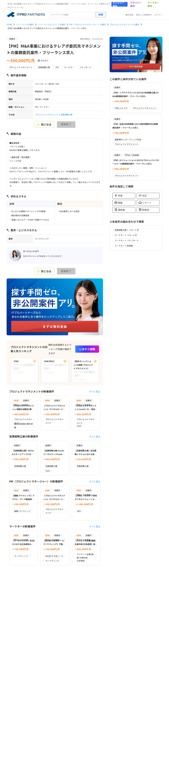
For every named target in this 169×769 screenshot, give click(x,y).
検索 (101, 14)
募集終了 (66, 124)
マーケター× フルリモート (127, 240)
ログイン (158, 14)
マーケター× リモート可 (126, 235)
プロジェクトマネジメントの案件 (124, 24)
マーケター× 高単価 (124, 245)
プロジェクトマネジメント (47, 114)
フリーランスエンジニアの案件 (52, 24)
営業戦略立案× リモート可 (127, 230)
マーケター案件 (153, 4)
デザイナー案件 (136, 4)
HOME (9, 24)
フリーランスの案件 (25, 24)
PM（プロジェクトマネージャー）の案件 (87, 24)
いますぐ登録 (87, 349)
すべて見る (94, 391)
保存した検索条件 (144, 14)
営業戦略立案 (66, 114)
